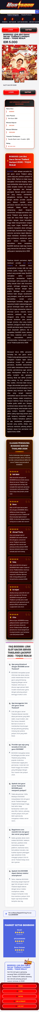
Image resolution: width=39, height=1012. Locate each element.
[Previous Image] (3, 62)
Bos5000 (10, 171)
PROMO (20, 986)
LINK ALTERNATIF (20, 1001)
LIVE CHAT (21, 1006)
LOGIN (10, 30)
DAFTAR (28, 30)
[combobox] (17, 12)
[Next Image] (35, 62)
